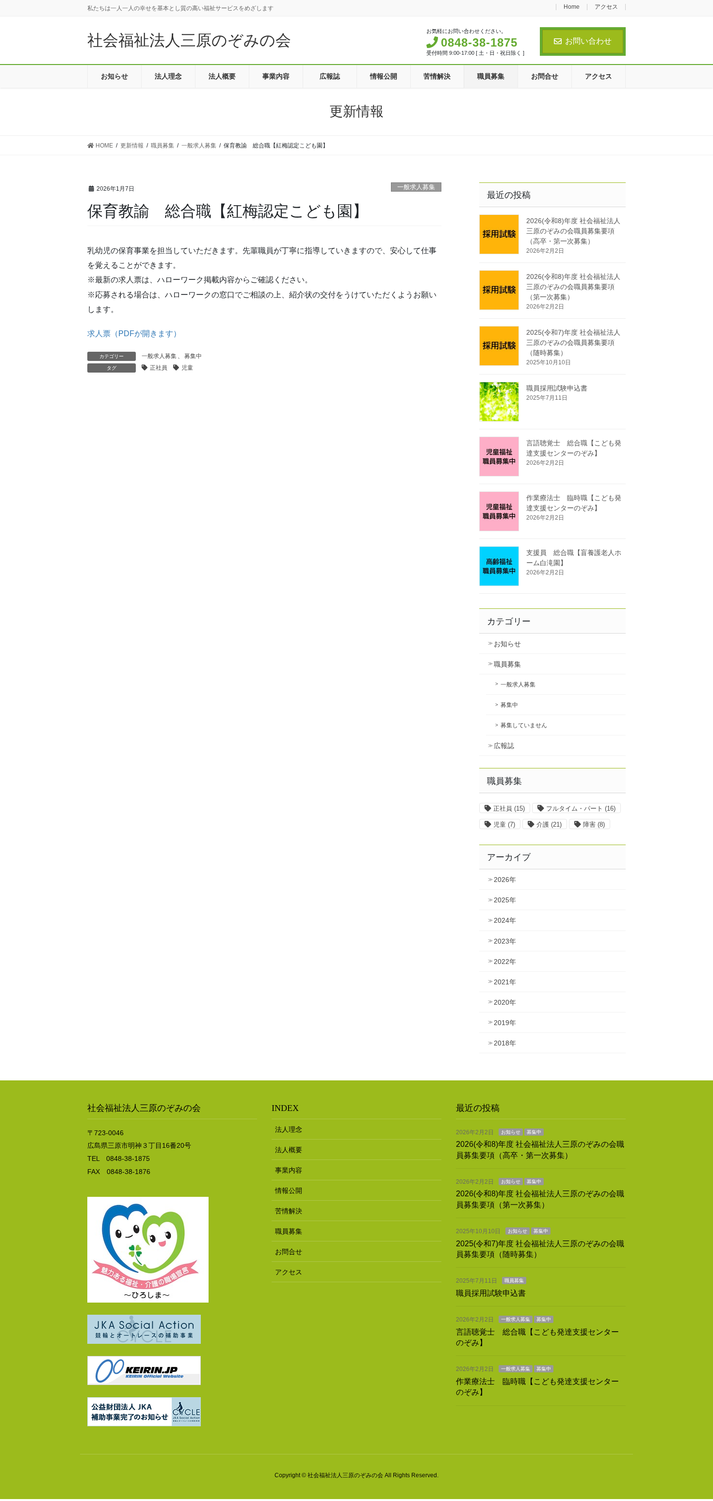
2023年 (505, 941)
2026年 (505, 879)
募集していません (524, 725)
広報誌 (504, 746)
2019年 (505, 1023)
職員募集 (507, 664)
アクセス (606, 7)
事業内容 (288, 1170)
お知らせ (507, 644)
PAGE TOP (688, 1447)
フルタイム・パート (581, 808)
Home (572, 7)
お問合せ (288, 1252)
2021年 (505, 982)
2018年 (505, 1043)
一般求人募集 (416, 187)
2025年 (505, 900)
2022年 (505, 961)
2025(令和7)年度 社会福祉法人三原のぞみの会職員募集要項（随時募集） (573, 342)
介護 (549, 824)
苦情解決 (288, 1211)
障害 (594, 824)
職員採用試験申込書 (556, 388)
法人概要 (288, 1150)
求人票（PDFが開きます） (134, 333)
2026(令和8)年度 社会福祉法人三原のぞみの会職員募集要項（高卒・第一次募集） (573, 231)
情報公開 (288, 1190)
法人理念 (288, 1129)
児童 (187, 367)
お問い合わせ (588, 41)
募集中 (193, 356)
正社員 (158, 367)
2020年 (505, 1002)
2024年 (505, 920)
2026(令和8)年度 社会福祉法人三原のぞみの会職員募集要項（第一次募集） (573, 287)
